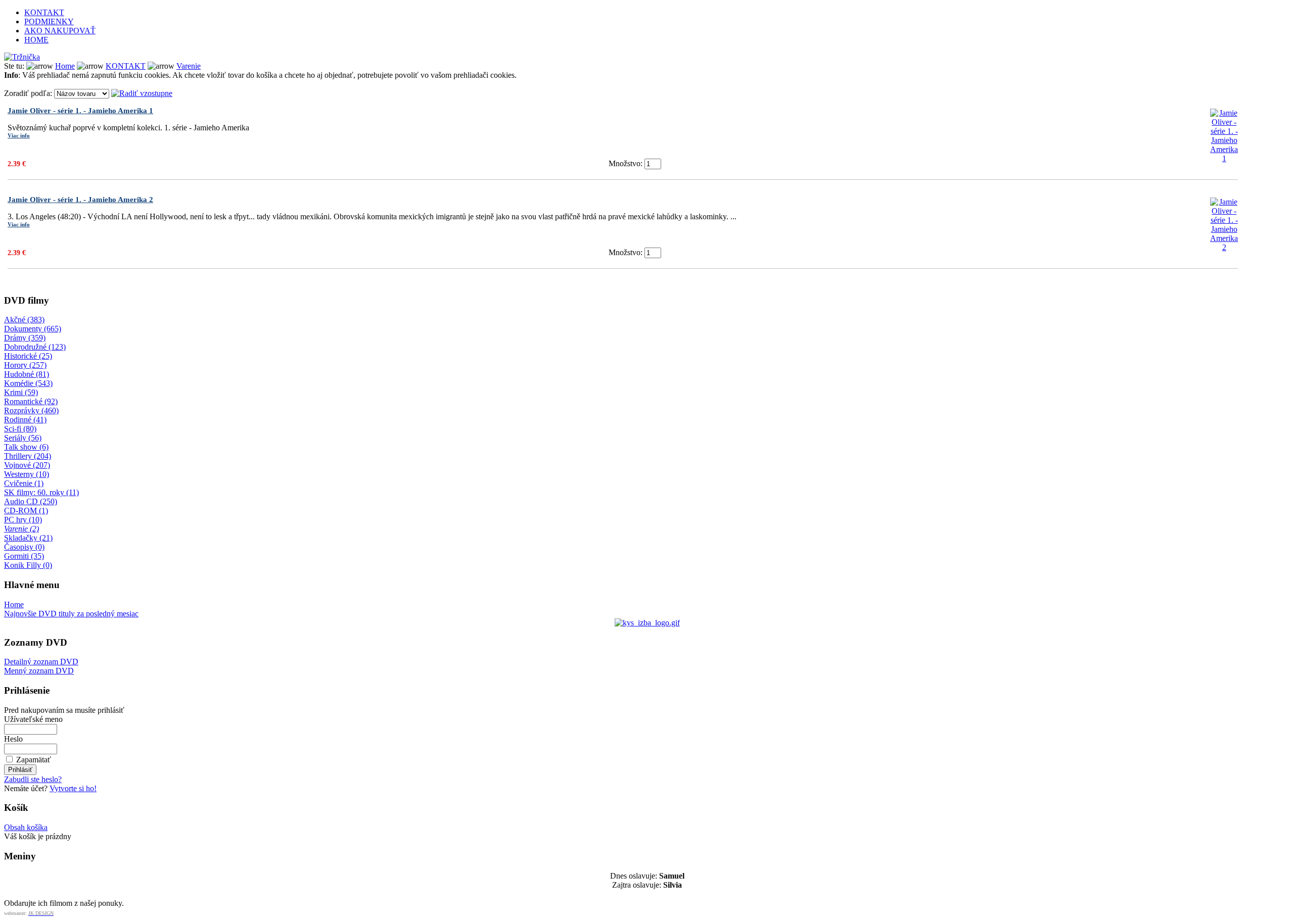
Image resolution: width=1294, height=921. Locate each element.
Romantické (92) (31, 401)
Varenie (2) (21, 528)
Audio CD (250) (30, 501)
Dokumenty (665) (32, 328)
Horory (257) (25, 365)
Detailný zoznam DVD (41, 661)
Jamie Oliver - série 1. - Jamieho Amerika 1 (80, 111)
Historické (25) (28, 356)
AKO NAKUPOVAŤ (60, 30)
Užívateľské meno (33, 719)
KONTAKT (44, 12)
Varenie (188, 66)
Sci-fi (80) (20, 428)
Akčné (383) (24, 319)
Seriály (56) (22, 437)
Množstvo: (625, 163)
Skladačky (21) (28, 538)
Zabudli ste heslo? (33, 779)
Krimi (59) (21, 392)
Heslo (13, 739)
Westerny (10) (26, 474)
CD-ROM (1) (26, 510)
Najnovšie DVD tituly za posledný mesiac (71, 613)
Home (65, 66)
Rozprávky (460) (31, 410)
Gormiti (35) (24, 556)
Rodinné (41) (25, 419)
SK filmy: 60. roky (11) (41, 492)
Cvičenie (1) (23, 483)
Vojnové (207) (27, 465)
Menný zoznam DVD (39, 670)
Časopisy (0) (24, 547)
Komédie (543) (28, 383)
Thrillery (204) (27, 456)
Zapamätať (33, 759)
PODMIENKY (49, 21)
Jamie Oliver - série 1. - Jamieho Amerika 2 (80, 200)
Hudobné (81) (26, 374)
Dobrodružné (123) (35, 347)
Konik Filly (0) (28, 565)
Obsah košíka (26, 827)
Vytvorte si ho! (73, 788)
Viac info (19, 135)
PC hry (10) (23, 519)
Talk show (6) (26, 447)
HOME (36, 39)
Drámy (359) (24, 337)
